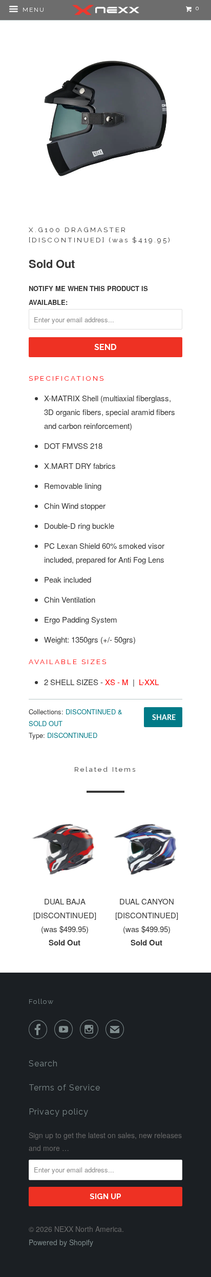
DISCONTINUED (72, 735)
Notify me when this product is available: (88, 295)
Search (43, 1063)
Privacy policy (59, 1112)
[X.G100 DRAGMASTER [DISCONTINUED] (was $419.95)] (105, 118)
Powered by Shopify (61, 1242)
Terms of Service (64, 1088)
